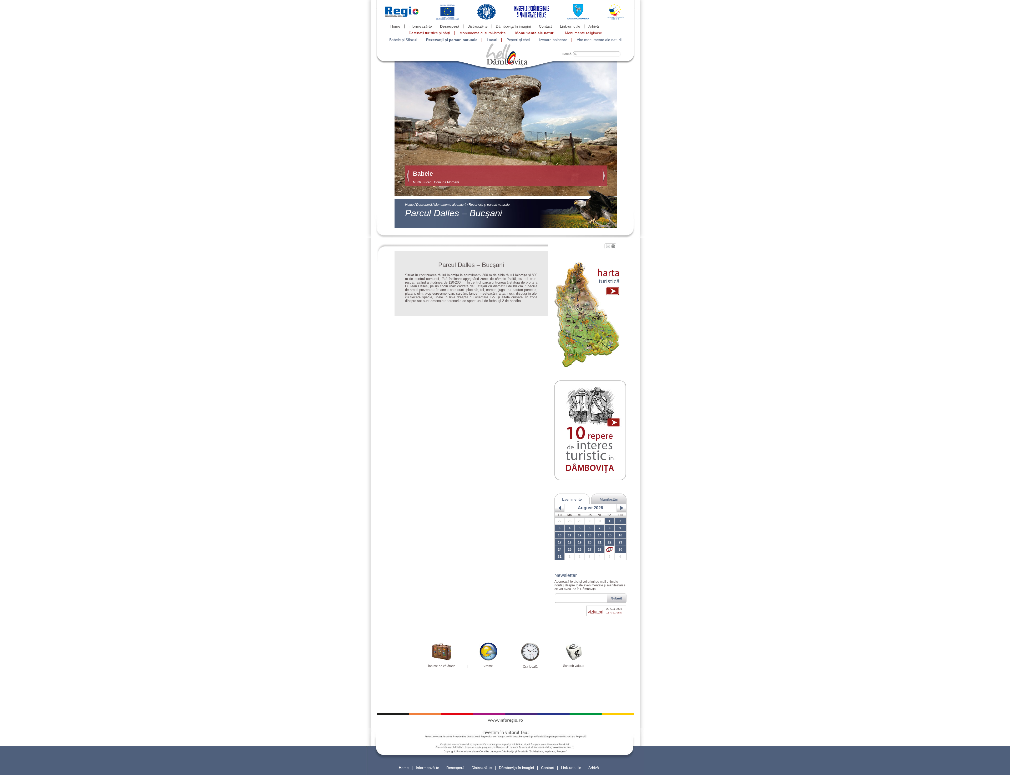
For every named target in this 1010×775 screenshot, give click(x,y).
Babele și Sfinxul (403, 40)
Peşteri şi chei (518, 40)
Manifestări (609, 499)
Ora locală (530, 666)
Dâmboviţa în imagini (513, 26)
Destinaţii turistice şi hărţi (429, 33)
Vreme (488, 666)
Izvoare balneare (553, 40)
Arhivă (593, 26)
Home (395, 26)
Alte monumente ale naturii (599, 40)
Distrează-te (477, 26)
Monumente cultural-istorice (482, 33)
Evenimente (572, 499)
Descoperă (449, 26)
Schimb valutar (573, 666)
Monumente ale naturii (535, 33)
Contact (545, 26)
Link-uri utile (570, 26)
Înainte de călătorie (442, 666)
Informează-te (420, 26)
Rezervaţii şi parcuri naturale (451, 40)
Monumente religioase (583, 33)
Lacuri (492, 40)
